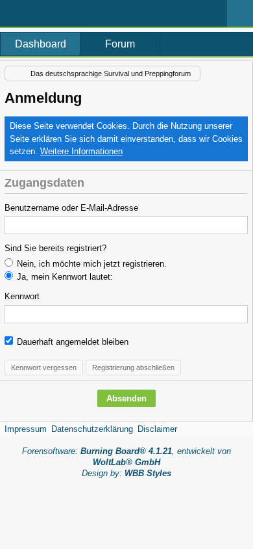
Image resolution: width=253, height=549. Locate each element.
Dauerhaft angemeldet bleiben (71, 342)
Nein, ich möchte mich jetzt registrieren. (90, 264)
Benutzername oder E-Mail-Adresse (71, 208)
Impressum (26, 429)
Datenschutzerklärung (92, 429)
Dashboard (40, 43)
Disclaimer (157, 429)
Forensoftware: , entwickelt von (126, 456)
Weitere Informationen (81, 151)
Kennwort (22, 296)
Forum (120, 43)
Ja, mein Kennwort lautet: (63, 277)
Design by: (126, 473)
